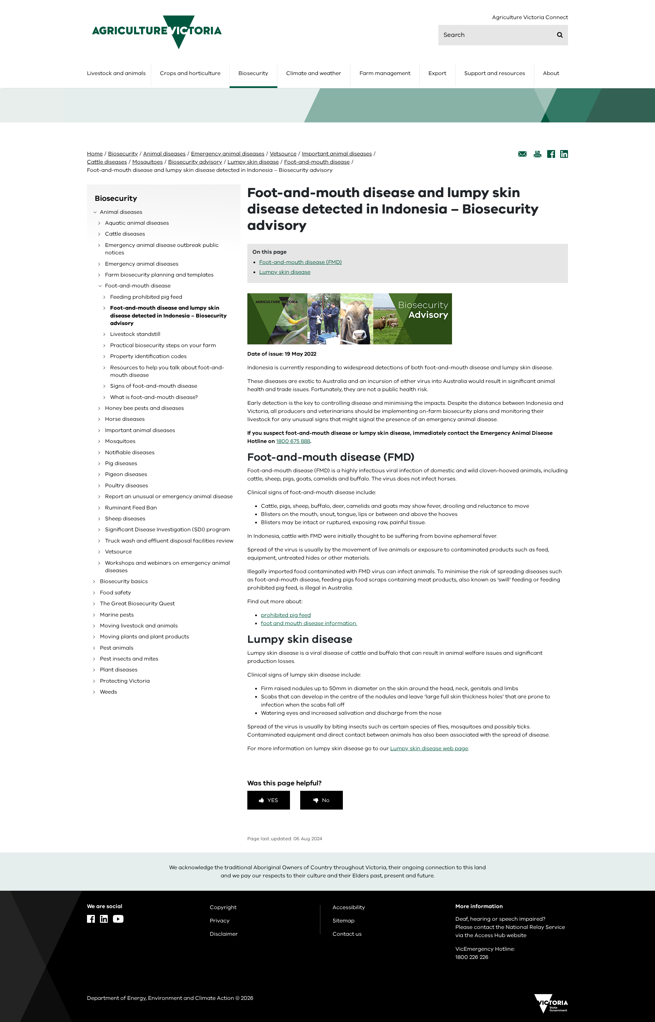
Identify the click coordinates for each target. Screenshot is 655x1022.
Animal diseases (164, 154)
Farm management (385, 73)
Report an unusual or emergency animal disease (169, 496)
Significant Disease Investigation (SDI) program (167, 529)
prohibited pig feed (286, 615)
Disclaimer (224, 934)
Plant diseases (118, 669)
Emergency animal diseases (227, 154)
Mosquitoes (147, 162)
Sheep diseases (125, 518)
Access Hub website (500, 935)
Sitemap (343, 920)
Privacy (220, 920)
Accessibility (349, 907)
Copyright (223, 907)
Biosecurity (253, 73)
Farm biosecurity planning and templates (159, 275)
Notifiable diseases (130, 452)
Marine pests (117, 615)
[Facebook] (551, 154)
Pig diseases (121, 463)
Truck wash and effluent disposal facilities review (169, 541)
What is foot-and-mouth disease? (154, 397)
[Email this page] (522, 154)
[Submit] (560, 35)
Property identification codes (148, 356)
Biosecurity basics (124, 581)
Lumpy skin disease (253, 162)
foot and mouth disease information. (309, 623)
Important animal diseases (337, 154)
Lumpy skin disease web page (429, 748)
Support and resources (494, 73)
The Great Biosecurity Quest (137, 603)
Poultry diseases (126, 485)
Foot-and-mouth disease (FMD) (300, 262)
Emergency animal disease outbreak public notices (162, 248)
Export (437, 73)
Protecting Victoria (125, 681)
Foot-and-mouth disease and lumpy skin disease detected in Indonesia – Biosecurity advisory (168, 315)
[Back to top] (628, 917)
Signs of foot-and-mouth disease (153, 386)
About (551, 73)
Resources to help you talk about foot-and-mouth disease (167, 371)
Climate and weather (313, 73)
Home (95, 154)
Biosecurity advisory (195, 162)
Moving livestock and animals (139, 626)
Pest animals (116, 648)
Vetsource (283, 154)
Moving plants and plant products (144, 636)
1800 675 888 (293, 441)
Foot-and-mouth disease (317, 162)
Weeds (108, 692)
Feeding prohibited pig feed (146, 297)
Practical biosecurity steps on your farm (163, 345)
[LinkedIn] (564, 154)
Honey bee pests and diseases (144, 408)
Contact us (347, 934)
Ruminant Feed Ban (131, 508)
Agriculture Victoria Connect (530, 17)
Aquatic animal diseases (137, 223)
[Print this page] (537, 154)
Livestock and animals (116, 73)
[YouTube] (118, 919)
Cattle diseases (107, 162)
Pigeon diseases (126, 474)
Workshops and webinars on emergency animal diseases (167, 566)
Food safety (115, 592)
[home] (157, 32)
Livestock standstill (135, 334)
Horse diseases (125, 419)
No (326, 800)
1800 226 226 (472, 957)
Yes (272, 800)
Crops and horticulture (190, 73)
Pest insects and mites (129, 659)
